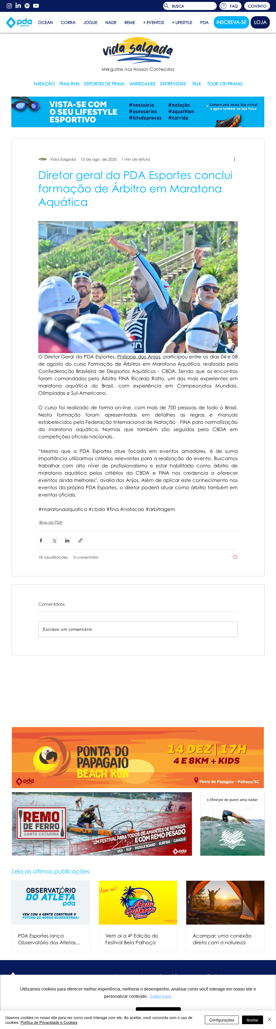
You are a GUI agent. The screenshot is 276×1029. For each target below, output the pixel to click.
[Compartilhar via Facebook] (40, 540)
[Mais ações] (234, 159)
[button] (257, 6)
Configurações (221, 1020)
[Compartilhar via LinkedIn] (67, 540)
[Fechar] (269, 1020)
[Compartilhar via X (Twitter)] (54, 540)
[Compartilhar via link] (80, 540)
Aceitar (252, 1020)
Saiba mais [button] (160, 996)
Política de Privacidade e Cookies (48, 1022)
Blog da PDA (50, 522)
